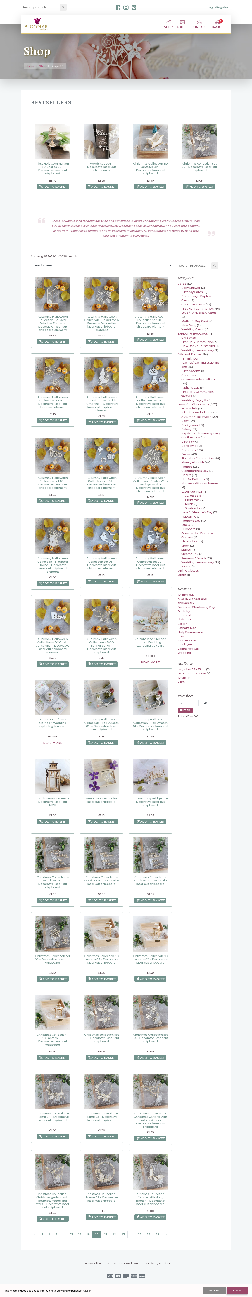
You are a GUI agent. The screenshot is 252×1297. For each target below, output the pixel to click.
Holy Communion (190, 632)
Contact (199, 27)
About (182, 27)
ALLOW (237, 1290)
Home (29, 66)
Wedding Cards (192, 329)
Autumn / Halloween (196, 416)
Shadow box (194, 508)
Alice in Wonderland (195, 412)
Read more (150, 662)
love (181, 636)
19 (88, 1234)
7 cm (181, 682)
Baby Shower (190, 287)
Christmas (188, 337)
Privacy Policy (91, 1263)
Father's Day (190, 387)
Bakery (186, 429)
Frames (186, 466)
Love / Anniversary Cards (199, 312)
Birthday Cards (192, 292)
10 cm (182, 677)
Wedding (184, 653)
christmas (185, 619)
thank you (185, 644)
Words (186, 566)
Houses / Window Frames (199, 483)
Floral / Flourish (192, 462)
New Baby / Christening (198, 346)
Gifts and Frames (190, 354)
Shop (168, 27)
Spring (186, 550)
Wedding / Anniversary (197, 350)
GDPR (87, 1290)
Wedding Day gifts (194, 400)
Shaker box (189, 541)
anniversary (186, 603)
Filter (185, 710)
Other (182, 575)
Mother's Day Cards (195, 321)
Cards (182, 283)
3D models (189, 408)
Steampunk (189, 554)
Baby (185, 421)
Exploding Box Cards (193, 333)
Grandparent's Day (194, 470)
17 (71, 1234)
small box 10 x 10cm (192, 673)
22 (114, 1234)
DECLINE (214, 1290)
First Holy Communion (197, 308)
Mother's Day (190, 520)
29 (157, 1234)
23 (123, 1234)
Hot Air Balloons (193, 479)
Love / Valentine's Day (196, 512)
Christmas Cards (193, 304)
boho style (185, 615)
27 (139, 1234)
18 (79, 1234)
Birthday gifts (190, 371)
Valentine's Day (188, 648)
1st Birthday (186, 594)
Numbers (188, 529)
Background (190, 425)
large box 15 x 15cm (191, 669)
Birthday (187, 441)
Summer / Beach (193, 558)
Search (64, 7)
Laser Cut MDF (192, 491)
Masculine (188, 516)
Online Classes (188, 570)
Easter (186, 454)
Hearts (186, 475)
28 (148, 1234)
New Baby (188, 325)
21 (105, 1234)
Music (189, 504)
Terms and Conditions (123, 1263)
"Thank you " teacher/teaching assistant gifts (200, 363)
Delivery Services (158, 1263)
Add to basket (54, 186)
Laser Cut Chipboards (193, 404)
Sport (185, 545)
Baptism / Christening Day (196, 607)
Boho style (188, 445)
